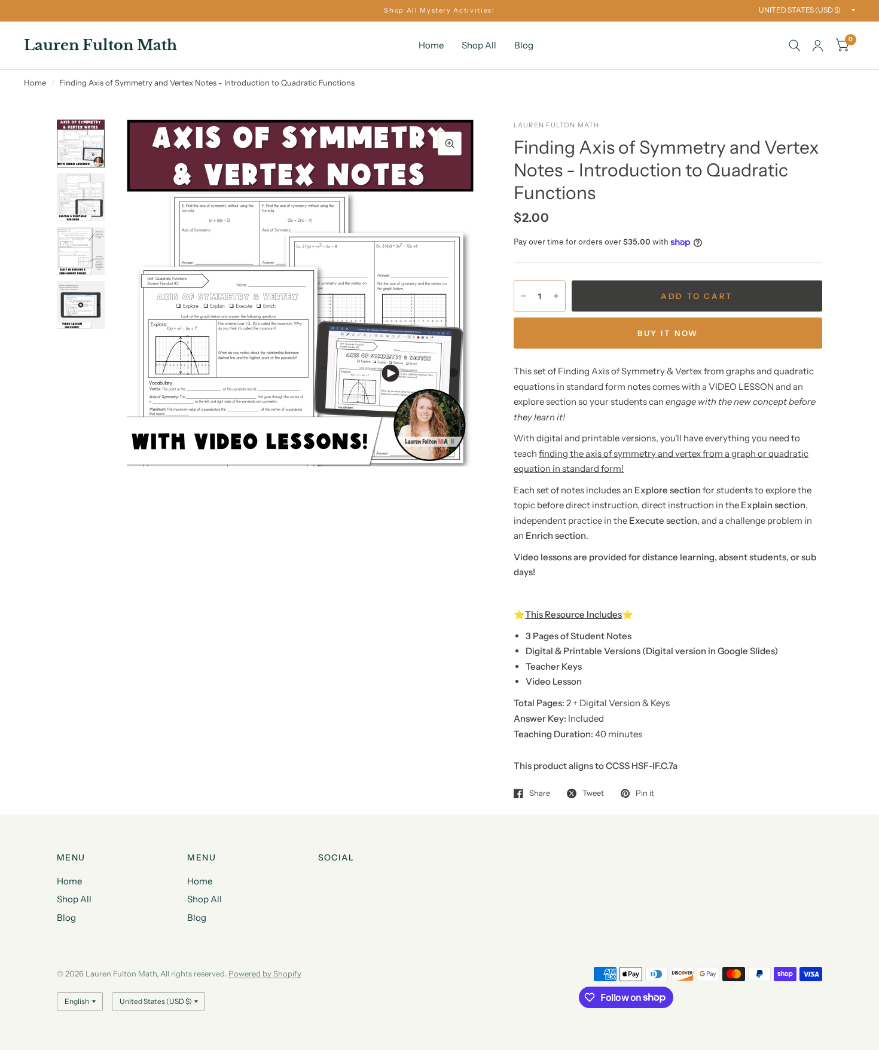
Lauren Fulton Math (100, 45)
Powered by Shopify (264, 973)
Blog (523, 45)
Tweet (593, 793)
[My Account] (817, 45)
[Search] (794, 45)
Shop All (479, 45)
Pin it (645, 793)
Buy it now (667, 333)
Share (539, 793)
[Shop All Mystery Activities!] (439, 10)
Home (431, 45)
